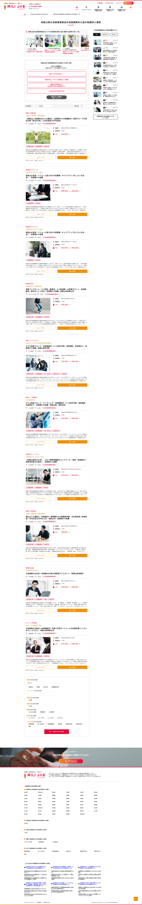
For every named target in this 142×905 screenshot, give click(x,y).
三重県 (67, 801)
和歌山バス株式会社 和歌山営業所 (35, 115)
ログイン (119, 3)
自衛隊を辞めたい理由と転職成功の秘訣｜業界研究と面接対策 (89, 878)
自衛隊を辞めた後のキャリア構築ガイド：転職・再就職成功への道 (62, 875)
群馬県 (39, 801)
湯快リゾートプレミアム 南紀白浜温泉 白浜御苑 (38, 343)
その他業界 (31, 123)
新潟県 (53, 804)
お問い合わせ (110, 3)
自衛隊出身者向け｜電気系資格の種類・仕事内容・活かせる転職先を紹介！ (62, 891)
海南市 (38, 686)
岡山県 (95, 807)
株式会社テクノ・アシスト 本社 (34, 456)
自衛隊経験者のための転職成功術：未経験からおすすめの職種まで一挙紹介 (35, 878)
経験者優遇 (38, 487)
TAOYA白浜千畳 (30, 400)
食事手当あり (56, 373)
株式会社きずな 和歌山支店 (33, 286)
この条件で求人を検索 (58, 731)
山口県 (26, 810)
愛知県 (95, 792)
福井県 (67, 804)
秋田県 (95, 801)
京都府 (81, 795)
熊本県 (26, 814)
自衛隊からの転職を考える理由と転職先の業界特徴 (89, 875)
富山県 (81, 804)
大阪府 (81, 792)
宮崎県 (39, 814)
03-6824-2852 (36, 6)
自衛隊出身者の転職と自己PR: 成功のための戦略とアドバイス (35, 891)
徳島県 (53, 810)
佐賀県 (53, 814)
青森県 (67, 798)
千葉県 (67, 792)
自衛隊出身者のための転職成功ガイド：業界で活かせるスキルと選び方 (35, 875)
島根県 (81, 807)
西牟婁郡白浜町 (55, 686)
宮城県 (67, 795)
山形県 (26, 804)
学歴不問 (46, 146)
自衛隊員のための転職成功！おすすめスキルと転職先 (89, 872)
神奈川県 (40, 792)
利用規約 (39, 902)
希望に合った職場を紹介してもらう (56, 97)
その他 (30, 705)
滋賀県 (39, 798)
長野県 (95, 804)
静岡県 (95, 795)
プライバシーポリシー (29, 902)
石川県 (26, 807)
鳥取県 (67, 807)
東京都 (26, 792)
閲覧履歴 (101, 3)
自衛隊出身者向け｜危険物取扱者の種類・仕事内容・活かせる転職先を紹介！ (62, 888)
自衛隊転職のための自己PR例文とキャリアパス (35, 888)
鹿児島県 (82, 814)
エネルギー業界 (32, 294)
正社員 (39, 123)
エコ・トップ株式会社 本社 (33, 625)
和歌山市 (31, 686)
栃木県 (26, 801)
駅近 (45, 599)
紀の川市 (46, 686)
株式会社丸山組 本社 (31, 570)
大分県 (95, 810)
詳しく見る (72, 157)
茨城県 (81, 798)
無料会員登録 (128, 3)
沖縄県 (53, 798)
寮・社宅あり (47, 373)
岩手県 (81, 801)
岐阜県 (53, 801)
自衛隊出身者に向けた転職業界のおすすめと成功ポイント (35, 872)
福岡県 (53, 795)
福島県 (39, 804)
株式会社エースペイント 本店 (34, 172)
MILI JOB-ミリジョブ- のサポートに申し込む (71, 761)
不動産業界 (31, 633)
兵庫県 (26, 795)
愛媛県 (67, 810)
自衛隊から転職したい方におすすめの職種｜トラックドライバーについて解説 (89, 895)
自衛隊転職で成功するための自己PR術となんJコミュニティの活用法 (35, 895)
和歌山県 (40, 807)
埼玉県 (53, 792)
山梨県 (95, 798)
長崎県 (67, 814)
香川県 (39, 810)
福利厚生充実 (30, 146)
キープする (42, 157)
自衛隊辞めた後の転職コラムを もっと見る (105, 117)
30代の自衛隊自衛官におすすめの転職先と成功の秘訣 (89, 891)
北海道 (39, 795)
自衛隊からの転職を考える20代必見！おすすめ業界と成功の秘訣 (89, 888)
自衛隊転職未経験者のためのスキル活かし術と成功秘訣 (62, 878)
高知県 (81, 810)
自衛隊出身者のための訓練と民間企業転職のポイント (62, 872)
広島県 (26, 798)
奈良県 (53, 807)
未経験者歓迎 (39, 146)
